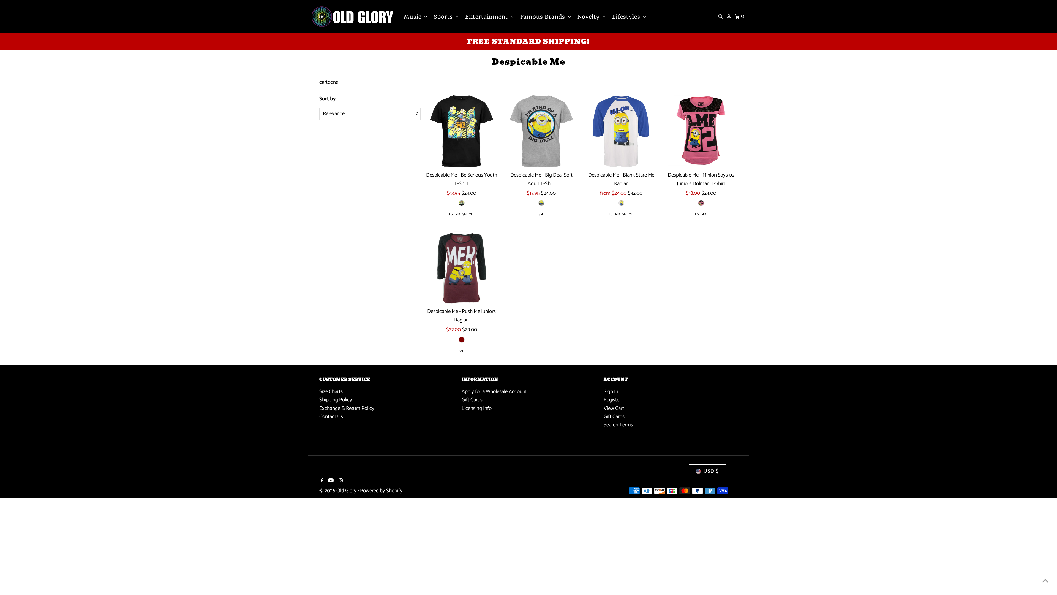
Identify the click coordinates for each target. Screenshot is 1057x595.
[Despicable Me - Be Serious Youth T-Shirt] (461, 131)
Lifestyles (626, 16)
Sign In (611, 391)
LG (451, 214)
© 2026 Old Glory (338, 490)
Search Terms (618, 425)
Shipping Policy (335, 400)
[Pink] (701, 203)
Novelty (588, 16)
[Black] (461, 203)
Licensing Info (477, 408)
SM (464, 214)
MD (457, 214)
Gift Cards (472, 400)
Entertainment (486, 16)
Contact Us (331, 416)
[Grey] (541, 203)
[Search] (720, 16)
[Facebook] (321, 481)
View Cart (614, 408)
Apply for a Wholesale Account (494, 391)
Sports (443, 16)
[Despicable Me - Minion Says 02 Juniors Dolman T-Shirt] (701, 131)
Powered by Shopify (381, 490)
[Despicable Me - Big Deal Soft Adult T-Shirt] (541, 131)
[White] (621, 203)
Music (412, 16)
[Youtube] (330, 481)
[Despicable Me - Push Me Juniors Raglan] (461, 267)
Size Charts (331, 391)
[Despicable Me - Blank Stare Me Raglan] (621, 131)
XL (471, 214)
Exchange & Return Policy (346, 408)
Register (612, 400)
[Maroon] (461, 339)
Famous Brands (542, 16)
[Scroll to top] (1045, 580)
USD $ (711, 471)
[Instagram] (340, 481)
